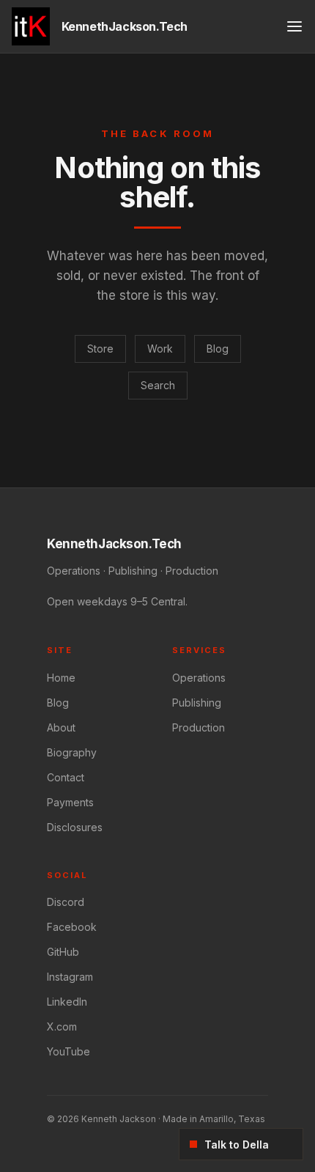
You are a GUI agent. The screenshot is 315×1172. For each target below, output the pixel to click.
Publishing (196, 702)
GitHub (63, 952)
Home (61, 677)
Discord (65, 902)
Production (198, 727)
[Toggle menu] (294, 26)
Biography (72, 752)
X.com (62, 1026)
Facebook (72, 927)
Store (100, 348)
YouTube (68, 1051)
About (61, 727)
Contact (65, 777)
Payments (70, 802)
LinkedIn (67, 1001)
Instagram (70, 976)
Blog (218, 348)
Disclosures (75, 827)
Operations (199, 677)
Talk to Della (236, 1144)
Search (158, 385)
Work (160, 348)
